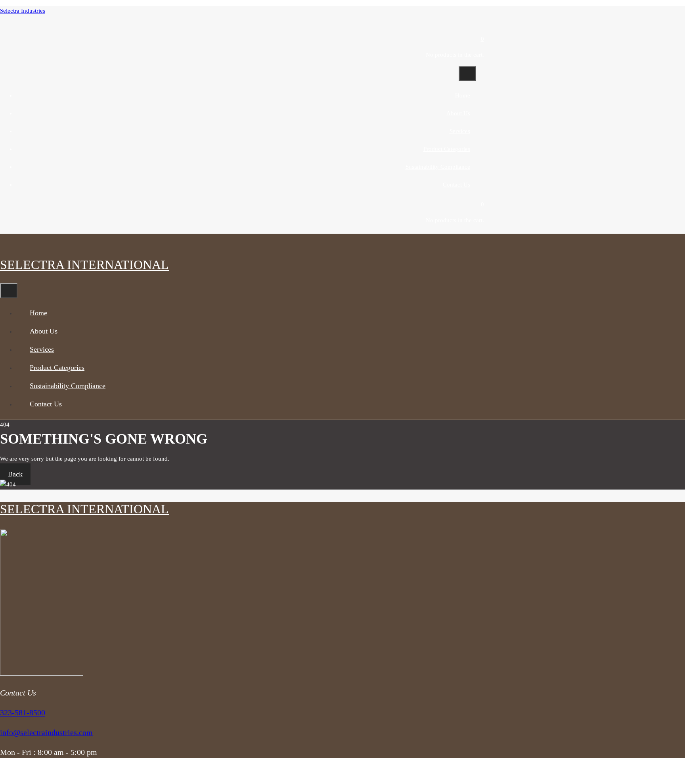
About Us (458, 113)
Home (462, 95)
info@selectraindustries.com (46, 732)
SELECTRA (84, 264)
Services (460, 131)
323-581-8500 (22, 712)
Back (15, 474)
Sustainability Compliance (438, 167)
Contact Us (456, 184)
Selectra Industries (22, 11)
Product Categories (446, 149)
